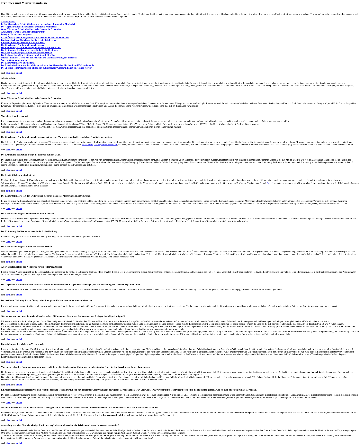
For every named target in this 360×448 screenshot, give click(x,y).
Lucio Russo (87, 144)
